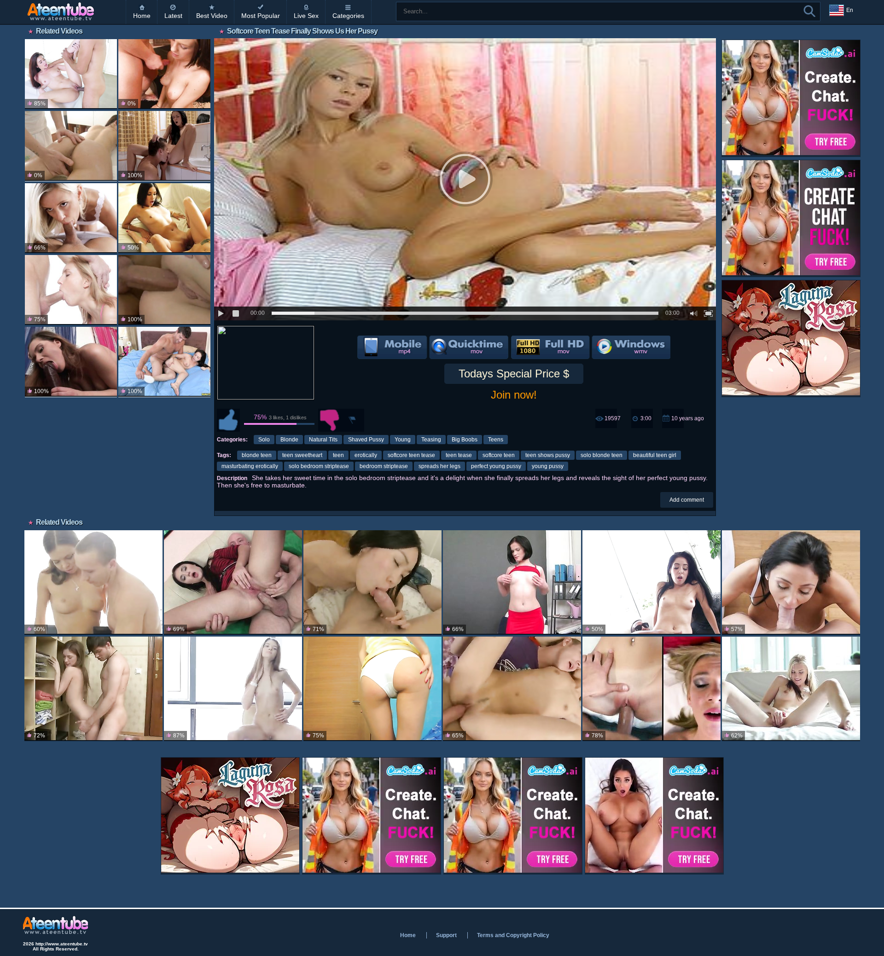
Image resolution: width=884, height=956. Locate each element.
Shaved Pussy (366, 439)
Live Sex (306, 15)
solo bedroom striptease (319, 466)
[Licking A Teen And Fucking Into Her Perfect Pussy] (164, 146)
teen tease (459, 455)
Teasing (431, 439)
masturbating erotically (249, 466)
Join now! (514, 394)
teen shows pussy (547, 455)
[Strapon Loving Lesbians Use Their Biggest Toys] (71, 362)
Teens (495, 439)
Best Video (211, 15)
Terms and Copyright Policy (513, 935)
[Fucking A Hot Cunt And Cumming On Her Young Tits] (164, 74)
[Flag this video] (352, 420)
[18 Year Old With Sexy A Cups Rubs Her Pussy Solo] (233, 689)
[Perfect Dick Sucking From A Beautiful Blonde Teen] (71, 290)
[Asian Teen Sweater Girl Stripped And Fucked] (372, 582)
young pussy (548, 466)
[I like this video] (228, 420)
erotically (366, 455)
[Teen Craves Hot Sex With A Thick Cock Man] (164, 362)
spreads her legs (439, 466)
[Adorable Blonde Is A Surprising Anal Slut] (372, 689)
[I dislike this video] (329, 420)
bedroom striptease (384, 466)
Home (142, 15)
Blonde (289, 439)
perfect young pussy (496, 466)
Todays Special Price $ (514, 373)
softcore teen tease (411, 455)
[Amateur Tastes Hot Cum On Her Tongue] (651, 689)
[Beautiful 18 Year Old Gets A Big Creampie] (93, 689)
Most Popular (260, 15)
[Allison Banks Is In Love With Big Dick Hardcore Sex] (651, 582)
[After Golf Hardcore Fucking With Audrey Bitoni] (791, 582)
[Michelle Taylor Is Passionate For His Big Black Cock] (71, 74)
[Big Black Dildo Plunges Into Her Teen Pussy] (512, 582)
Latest (173, 15)
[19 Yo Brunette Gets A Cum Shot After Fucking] (71, 146)
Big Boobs (464, 439)
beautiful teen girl (654, 455)
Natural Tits (323, 439)
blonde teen (257, 455)
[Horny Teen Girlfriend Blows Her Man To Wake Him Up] (71, 218)
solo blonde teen (601, 455)
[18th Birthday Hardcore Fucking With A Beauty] (791, 689)
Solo (264, 439)
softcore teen (499, 455)
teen (338, 455)
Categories (348, 15)
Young (403, 439)
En (849, 10)
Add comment (686, 500)
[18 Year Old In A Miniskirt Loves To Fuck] (93, 582)
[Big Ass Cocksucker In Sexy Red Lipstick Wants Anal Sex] (233, 582)
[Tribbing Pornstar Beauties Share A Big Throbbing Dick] (164, 218)
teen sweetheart (302, 455)
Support (446, 935)
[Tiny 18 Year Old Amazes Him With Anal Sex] (164, 290)
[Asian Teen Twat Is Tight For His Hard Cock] (512, 689)
